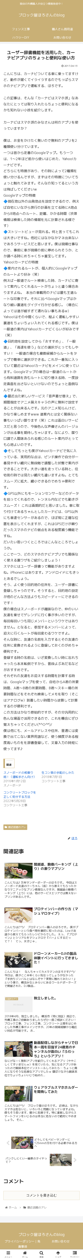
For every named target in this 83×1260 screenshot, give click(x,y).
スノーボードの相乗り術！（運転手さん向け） (19, 775)
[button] (74, 710)
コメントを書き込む (41, 1195)
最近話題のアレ (17, 827)
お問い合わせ (61, 1241)
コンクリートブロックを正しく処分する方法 (19, 794)
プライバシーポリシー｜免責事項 (22, 1244)
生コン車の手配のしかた (58, 773)
